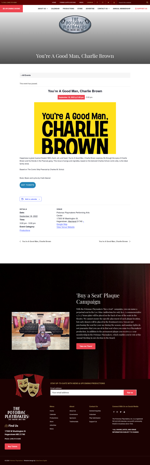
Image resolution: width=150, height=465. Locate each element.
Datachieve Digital (41, 460)
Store (51, 421)
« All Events (26, 75)
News (52, 429)
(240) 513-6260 (13, 439)
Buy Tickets (12, 446)
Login (89, 2)
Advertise (53, 425)
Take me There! (86, 346)
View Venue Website (66, 226)
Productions (25, 230)
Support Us (93, 421)
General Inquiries (95, 411)
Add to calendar (31, 199)
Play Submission (94, 418)
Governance (74, 414)
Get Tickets (27, 185)
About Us (73, 411)
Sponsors (73, 418)
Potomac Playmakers (16, 460)
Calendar (53, 414)
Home (52, 411)
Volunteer (92, 414)
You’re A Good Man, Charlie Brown (36, 241)
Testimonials (74, 421)
